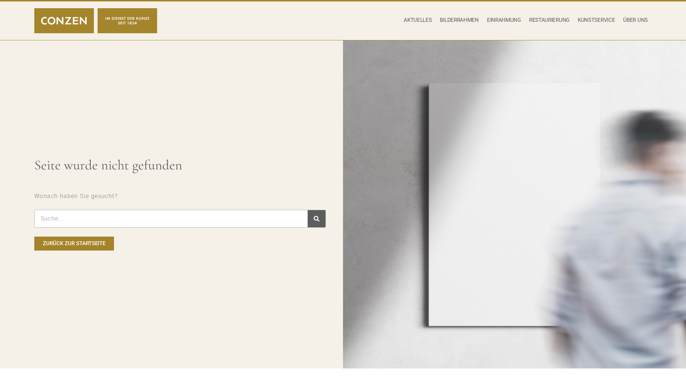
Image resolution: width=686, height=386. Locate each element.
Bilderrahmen (459, 20)
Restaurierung (549, 20)
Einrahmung (504, 20)
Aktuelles (418, 20)
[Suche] (316, 218)
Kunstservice (596, 20)
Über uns (635, 20)
